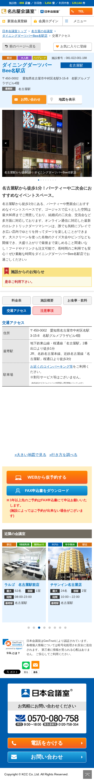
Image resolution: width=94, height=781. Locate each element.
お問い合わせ (30, 99)
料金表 (16, 300)
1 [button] (28, 628)
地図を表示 (67, 99)
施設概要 (47, 300)
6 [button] (55, 628)
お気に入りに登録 (73, 46)
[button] (13, 644)
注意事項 (47, 310)
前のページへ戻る (22, 46)
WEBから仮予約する (47, 477)
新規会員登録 (17, 21)
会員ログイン (48, 21)
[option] (24, 582)
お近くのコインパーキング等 (51, 366)
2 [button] (34, 628)
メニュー (80, 21)
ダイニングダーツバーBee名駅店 (24, 35)
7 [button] (60, 628)
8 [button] (65, 628)
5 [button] (49, 628)
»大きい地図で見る (30, 455)
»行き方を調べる (63, 455)
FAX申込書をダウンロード (47, 490)
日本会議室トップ (14, 31)
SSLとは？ (13, 653)
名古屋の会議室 (42, 31)
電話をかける (47, 743)
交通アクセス (16, 310)
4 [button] (44, 628)
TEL (81, 11)
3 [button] (39, 628)
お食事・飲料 (77, 300)
